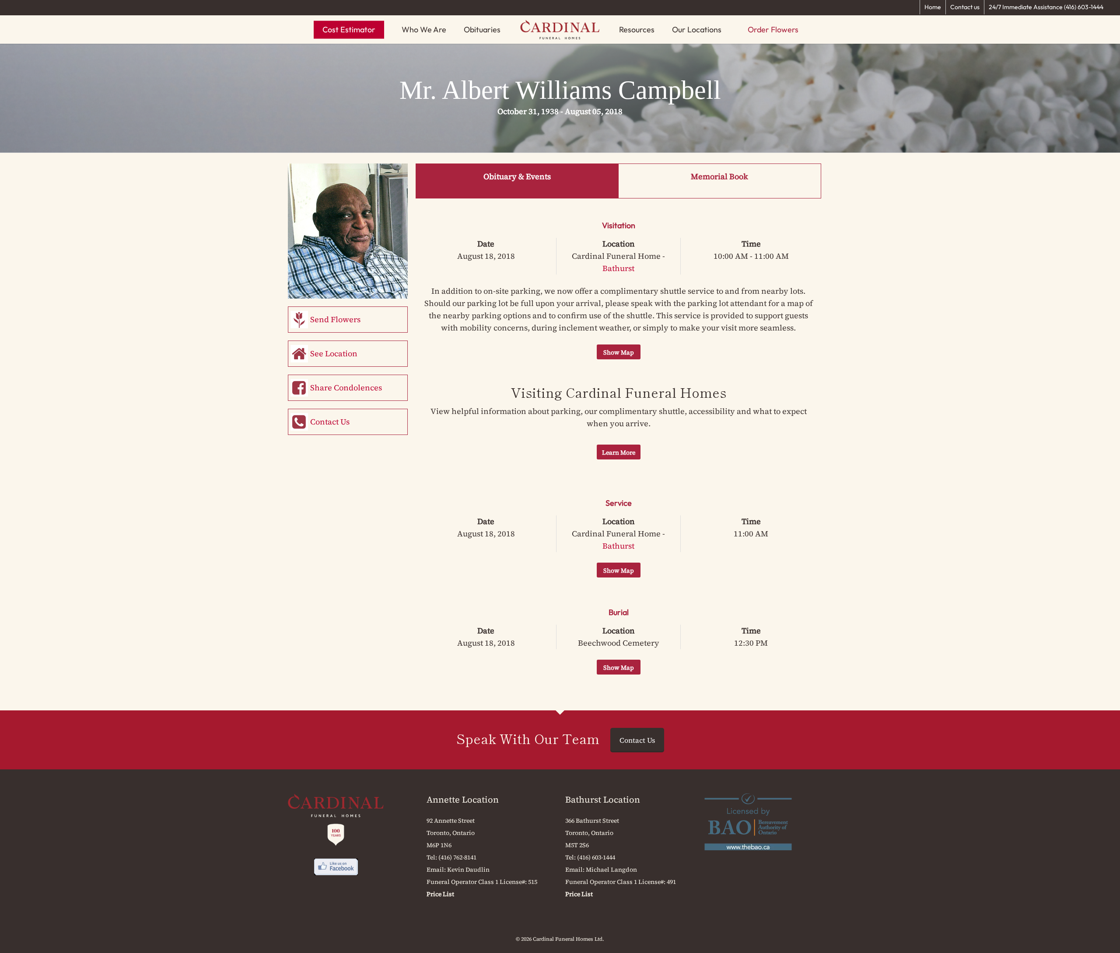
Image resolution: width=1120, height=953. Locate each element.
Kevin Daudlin (468, 869)
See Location (333, 353)
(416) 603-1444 (596, 857)
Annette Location (463, 799)
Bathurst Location (602, 799)
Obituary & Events (517, 176)
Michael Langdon (611, 869)
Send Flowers (335, 319)
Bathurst (618, 268)
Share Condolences (346, 387)
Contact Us (330, 421)
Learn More (618, 452)
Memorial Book (719, 176)
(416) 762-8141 (457, 857)
